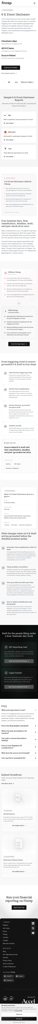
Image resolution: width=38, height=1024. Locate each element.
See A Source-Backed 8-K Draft (18, 687)
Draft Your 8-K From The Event (18, 661)
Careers (5, 940)
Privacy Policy (7, 960)
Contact (5, 937)
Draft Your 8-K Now (10, 68)
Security (5, 957)
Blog (4, 951)
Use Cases (6, 928)
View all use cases (6, 783)
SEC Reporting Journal (10, 954)
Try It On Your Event (18, 344)
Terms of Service (8, 964)
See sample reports (8, 73)
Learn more (18, 829)
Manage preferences (19, 1022)
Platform (5, 925)
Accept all (19, 1019)
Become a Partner (8, 943)
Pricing (5, 934)
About (5, 931)
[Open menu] (34, 3)
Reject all (19, 1014)
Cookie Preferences (9, 967)
